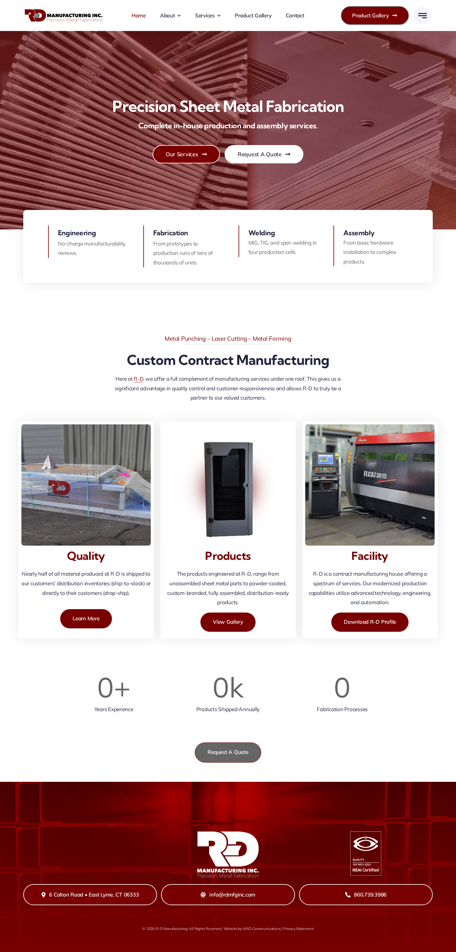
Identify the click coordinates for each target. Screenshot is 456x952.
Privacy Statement (298, 928)
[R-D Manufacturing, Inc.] (63, 12)
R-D (138, 378)
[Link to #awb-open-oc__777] (422, 15)
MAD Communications (262, 928)
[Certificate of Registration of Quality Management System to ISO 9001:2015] (365, 834)
